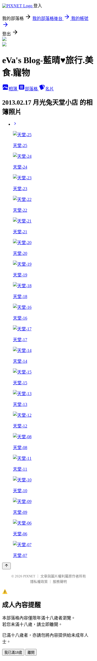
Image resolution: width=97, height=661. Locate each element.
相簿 (13, 89)
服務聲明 (60, 582)
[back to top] (6, 566)
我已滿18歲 (13, 652)
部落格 (32, 89)
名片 (49, 89)
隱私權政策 (39, 582)
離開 (30, 652)
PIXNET (29, 576)
